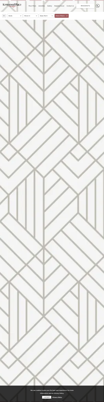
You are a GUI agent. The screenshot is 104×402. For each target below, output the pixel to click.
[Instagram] (10, 147)
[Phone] (98, 6)
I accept (47, 397)
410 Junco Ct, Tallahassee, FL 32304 (20, 138)
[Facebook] (6, 147)
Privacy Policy (57, 397)
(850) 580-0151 (12, 143)
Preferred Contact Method (64, 144)
